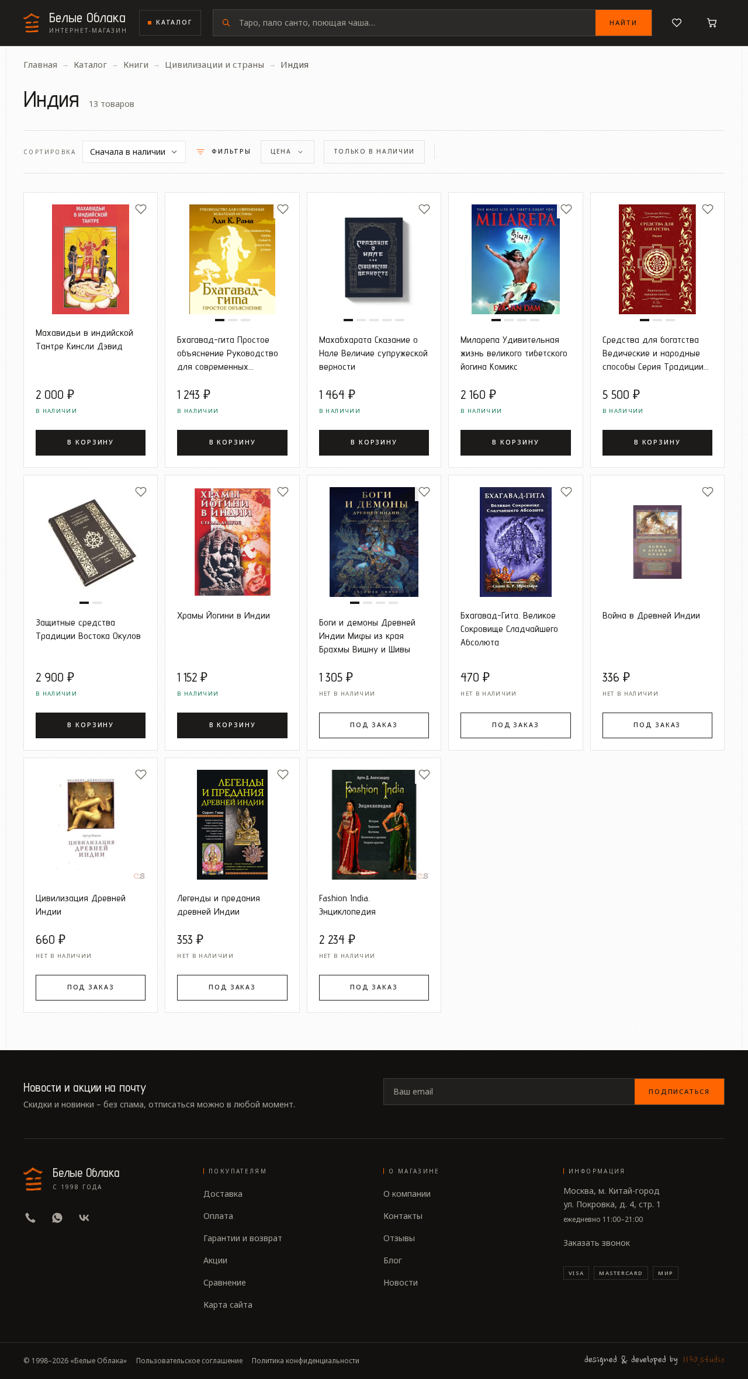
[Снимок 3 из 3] (245, 320)
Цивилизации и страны (214, 64)
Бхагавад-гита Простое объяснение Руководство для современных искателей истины (227, 353)
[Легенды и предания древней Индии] (232, 825)
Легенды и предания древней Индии (218, 904)
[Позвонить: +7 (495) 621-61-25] (30, 1218)
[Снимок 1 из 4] (496, 320)
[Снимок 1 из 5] (348, 320)
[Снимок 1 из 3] (219, 320)
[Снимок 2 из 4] (509, 320)
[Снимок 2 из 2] (97, 603)
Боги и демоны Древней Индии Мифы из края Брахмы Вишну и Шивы (367, 635)
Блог (392, 1260)
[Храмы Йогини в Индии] (232, 542)
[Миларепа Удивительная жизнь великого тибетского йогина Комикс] (515, 259)
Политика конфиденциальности (305, 1361)
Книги (135, 64)
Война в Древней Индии (651, 615)
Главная (40, 64)
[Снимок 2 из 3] (232, 320)
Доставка (223, 1193)
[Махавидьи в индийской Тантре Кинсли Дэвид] (91, 259)
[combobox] (417, 23)
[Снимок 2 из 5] (361, 320)
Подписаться (679, 1091)
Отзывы (399, 1237)
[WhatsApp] (57, 1218)
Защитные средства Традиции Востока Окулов (88, 628)
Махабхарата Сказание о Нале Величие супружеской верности (373, 353)
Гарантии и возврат (242, 1237)
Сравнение (224, 1282)
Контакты (403, 1215)
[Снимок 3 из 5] (374, 320)
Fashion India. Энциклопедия (347, 904)
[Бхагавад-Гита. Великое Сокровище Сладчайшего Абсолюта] (515, 542)
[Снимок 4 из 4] (534, 320)
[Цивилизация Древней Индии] (91, 825)
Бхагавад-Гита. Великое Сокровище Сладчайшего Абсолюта (509, 628)
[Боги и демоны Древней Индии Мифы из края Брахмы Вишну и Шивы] (374, 542)
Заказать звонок (596, 1242)
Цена (281, 151)
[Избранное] (677, 23)
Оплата (218, 1215)
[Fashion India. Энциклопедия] (374, 825)
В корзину (90, 442)
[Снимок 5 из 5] (399, 320)
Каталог (174, 22)
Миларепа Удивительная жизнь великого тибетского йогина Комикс (513, 353)
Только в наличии (374, 151)
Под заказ (373, 725)
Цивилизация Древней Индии (81, 904)
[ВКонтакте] (84, 1218)
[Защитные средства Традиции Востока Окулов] (91, 542)
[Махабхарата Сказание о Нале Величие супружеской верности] (374, 259)
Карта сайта (227, 1304)
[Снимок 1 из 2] (84, 603)
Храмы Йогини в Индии (223, 615)
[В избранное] (140, 209)
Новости (400, 1282)
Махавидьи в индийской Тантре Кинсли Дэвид (84, 339)
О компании (407, 1193)
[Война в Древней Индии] (657, 542)
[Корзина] (712, 23)
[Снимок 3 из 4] (522, 320)
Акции (215, 1260)
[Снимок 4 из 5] (387, 320)
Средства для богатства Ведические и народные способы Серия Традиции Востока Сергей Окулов (653, 353)
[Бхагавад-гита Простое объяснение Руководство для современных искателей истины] (232, 259)
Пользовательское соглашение (189, 1361)
